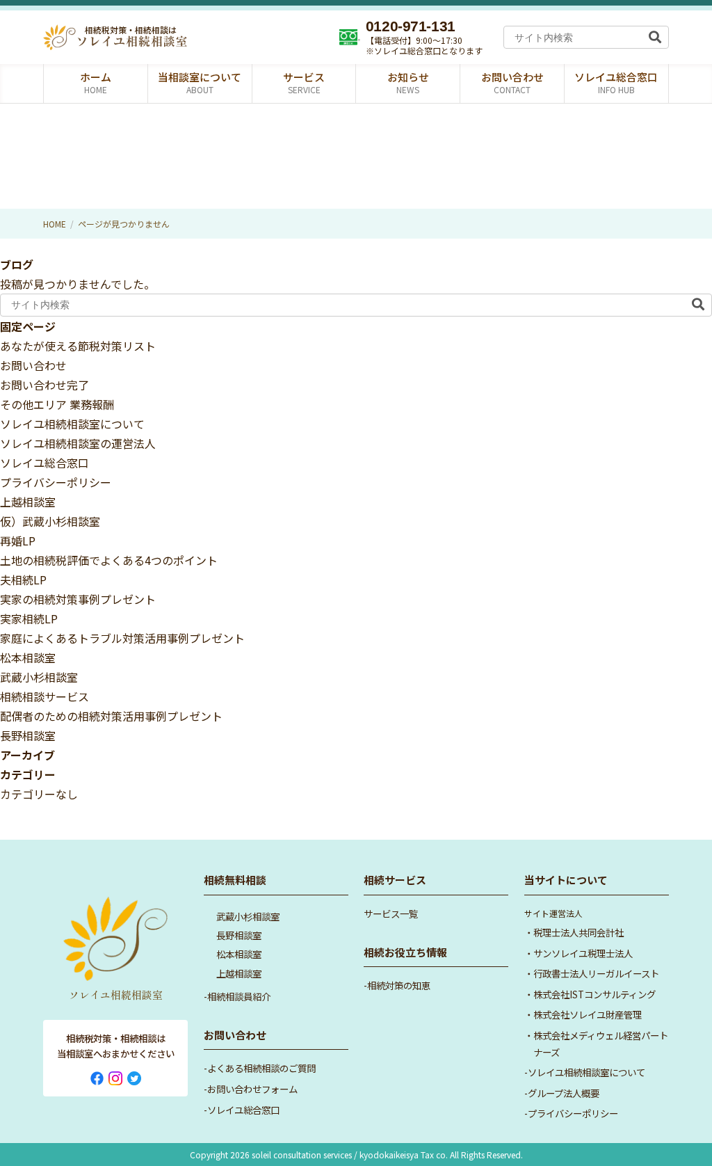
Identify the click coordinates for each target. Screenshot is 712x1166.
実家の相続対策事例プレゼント (78, 599)
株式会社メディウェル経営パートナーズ (600, 1043)
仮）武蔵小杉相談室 (50, 521)
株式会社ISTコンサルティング (594, 994)
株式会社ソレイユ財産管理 (587, 1014)
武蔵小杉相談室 (39, 677)
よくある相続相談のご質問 (261, 1068)
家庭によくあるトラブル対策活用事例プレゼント (122, 638)
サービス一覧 (391, 913)
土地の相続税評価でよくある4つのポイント (109, 560)
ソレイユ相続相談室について (72, 423)
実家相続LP (29, 618)
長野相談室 (28, 735)
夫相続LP (23, 579)
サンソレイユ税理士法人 (583, 953)
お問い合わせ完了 (44, 384)
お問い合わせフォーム (252, 1089)
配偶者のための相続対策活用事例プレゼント (111, 716)
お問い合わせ (33, 365)
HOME (54, 224)
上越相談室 (28, 501)
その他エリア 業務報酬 (57, 404)
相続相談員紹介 (238, 996)
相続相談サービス (44, 696)
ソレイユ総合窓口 (44, 462)
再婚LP (17, 540)
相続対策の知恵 (398, 985)
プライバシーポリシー (55, 482)
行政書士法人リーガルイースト (596, 973)
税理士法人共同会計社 (578, 932)
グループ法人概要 (563, 1093)
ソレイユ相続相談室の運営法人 (78, 443)
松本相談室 (28, 657)
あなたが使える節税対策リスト (78, 345)
